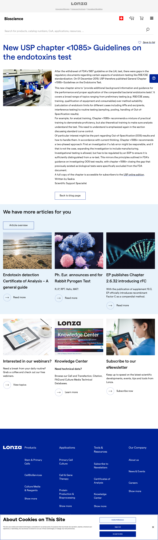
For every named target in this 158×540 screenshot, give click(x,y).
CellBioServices (33, 475)
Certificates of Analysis (102, 481)
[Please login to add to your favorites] (7, 74)
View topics (19, 384)
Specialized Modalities (95, 9)
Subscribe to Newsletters (101, 465)
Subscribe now (124, 391)
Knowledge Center (100, 496)
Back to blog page (70, 195)
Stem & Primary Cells (33, 462)
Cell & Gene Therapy (66, 477)
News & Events (137, 471)
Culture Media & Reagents (32, 488)
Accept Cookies (118, 534)
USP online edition (134, 174)
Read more (19, 297)
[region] (79, 527)
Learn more (71, 392)
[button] (153, 78)
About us (134, 460)
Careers (133, 483)
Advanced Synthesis (78, 9)
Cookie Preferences (118, 520)
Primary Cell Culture (66, 462)
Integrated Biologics (63, 9)
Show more (31, 498)
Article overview (18, 225)
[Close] (153, 527)
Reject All (118, 527)
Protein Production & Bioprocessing (67, 494)
